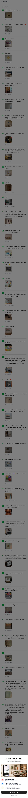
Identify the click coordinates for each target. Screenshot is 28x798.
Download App (14, 792)
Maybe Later (14, 795)
